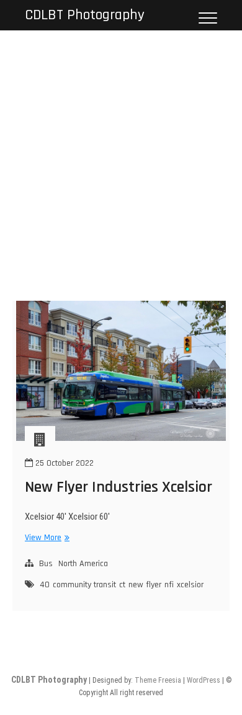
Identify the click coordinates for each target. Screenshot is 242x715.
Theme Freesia (158, 680)
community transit (84, 584)
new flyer (144, 584)
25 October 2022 (63, 463)
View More (45, 537)
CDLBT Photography (85, 15)
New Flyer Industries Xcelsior (118, 487)
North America (83, 563)
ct (122, 584)
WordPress (203, 680)
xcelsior (190, 584)
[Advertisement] (121, 157)
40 (45, 584)
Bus (46, 563)
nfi (169, 584)
